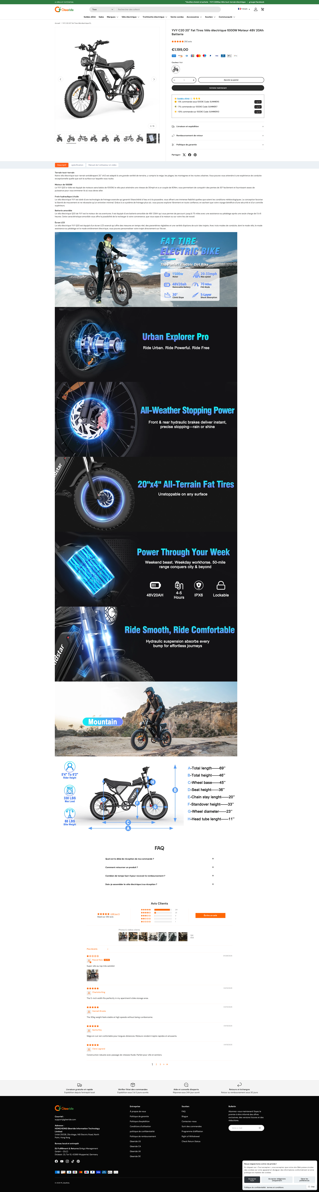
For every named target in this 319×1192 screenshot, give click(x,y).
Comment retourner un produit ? (121, 867)
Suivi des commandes (192, 1126)
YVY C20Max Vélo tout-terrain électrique (228, 2)
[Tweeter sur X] (184, 155)
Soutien (209, 17)
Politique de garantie (139, 1116)
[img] (93, 956)
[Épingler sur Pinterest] (195, 155)
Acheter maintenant (218, 88)
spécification (77, 165)
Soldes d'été (90, 17)
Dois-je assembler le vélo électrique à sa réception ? (131, 884)
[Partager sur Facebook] (189, 155)
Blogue (185, 1116)
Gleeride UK (135, 1151)
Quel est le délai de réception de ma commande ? (129, 859)
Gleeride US (135, 1141)
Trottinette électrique (153, 17)
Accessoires (193, 17)
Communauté (225, 17)
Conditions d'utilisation (140, 1126)
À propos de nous (138, 1111)
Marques (111, 17)
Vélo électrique (129, 17)
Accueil (57, 23)
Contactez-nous (189, 1121)
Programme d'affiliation (192, 1131)
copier (258, 101)
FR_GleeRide (65, 1183)
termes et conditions (275, 1187)
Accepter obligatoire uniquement (277, 1180)
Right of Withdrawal (191, 1136)
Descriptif (61, 165)
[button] (244, 9)
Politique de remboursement (143, 1136)
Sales (101, 17)
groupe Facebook (256, 2)
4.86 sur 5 (115, 914)
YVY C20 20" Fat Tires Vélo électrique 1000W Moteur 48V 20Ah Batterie (77, 23)
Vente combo (177, 17)
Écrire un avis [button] (210, 915)
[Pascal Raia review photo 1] (93, 975)
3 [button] (160, 1064)
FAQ (183, 1111)
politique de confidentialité (142, 1131)
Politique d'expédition (140, 1121)
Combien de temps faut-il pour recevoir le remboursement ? (135, 876)
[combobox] (155, 9)
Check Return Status (191, 1141)
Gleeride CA (135, 1146)
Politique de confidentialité (255, 1187)
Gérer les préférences (304, 1180)
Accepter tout (252, 1180)
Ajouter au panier (231, 80)
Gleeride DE (135, 1156)
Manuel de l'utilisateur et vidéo (102, 165)
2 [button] (156, 1064)
